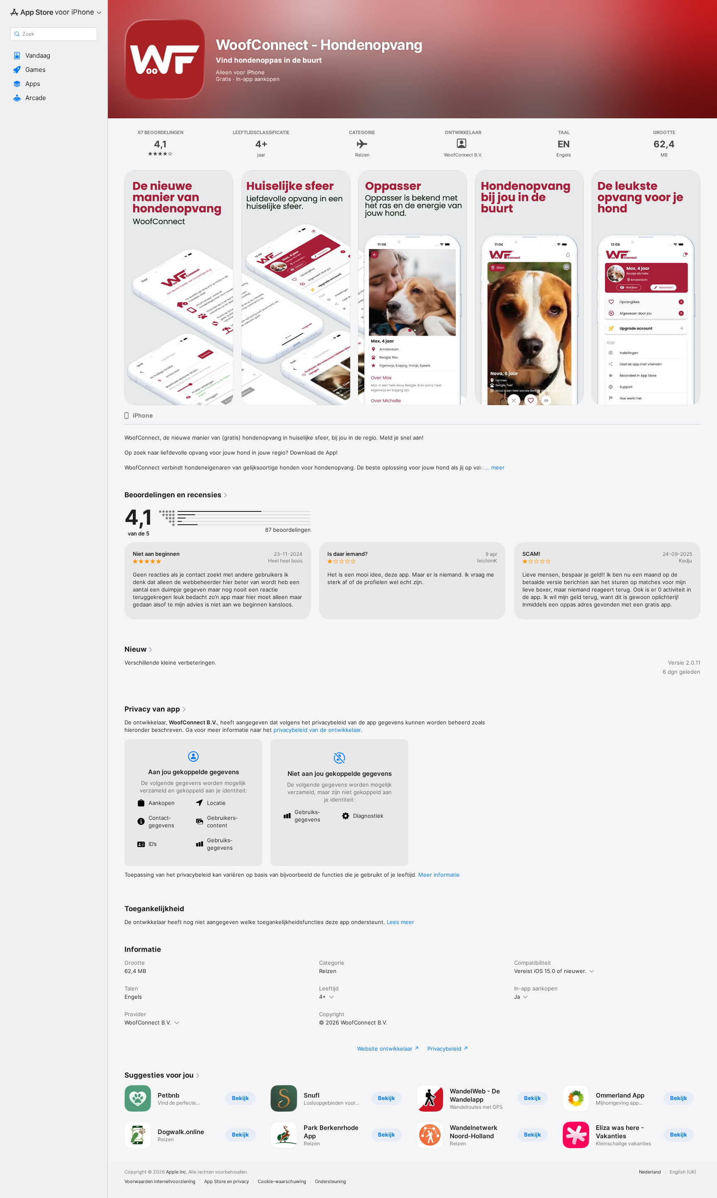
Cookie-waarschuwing (282, 1181)
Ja (517, 996)
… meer (495, 467)
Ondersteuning (330, 1181)
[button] (54, 55)
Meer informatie (439, 874)
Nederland (650, 1172)
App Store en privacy (226, 1181)
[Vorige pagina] (116, 580)
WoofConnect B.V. (147, 1022)
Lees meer (400, 922)
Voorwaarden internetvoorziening (159, 1181)
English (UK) (683, 1172)
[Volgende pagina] (709, 580)
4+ (322, 996)
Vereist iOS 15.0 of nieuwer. (550, 971)
